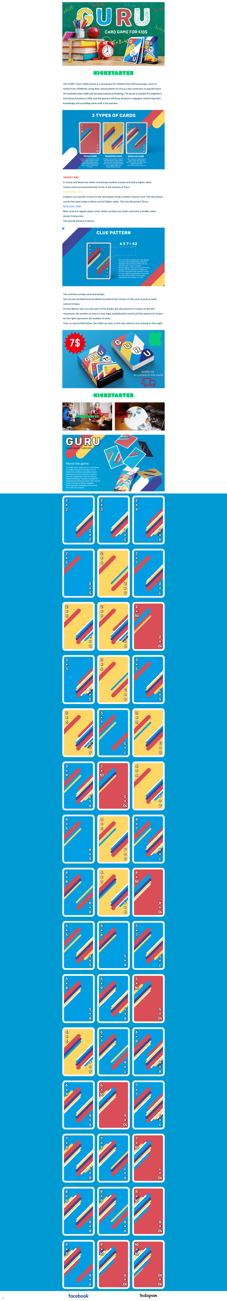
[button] (3, 1298)
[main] (113, 93)
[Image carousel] (113, 34)
